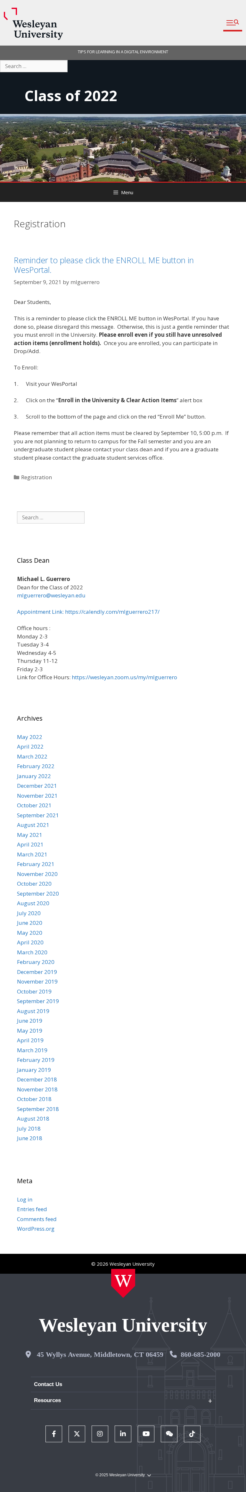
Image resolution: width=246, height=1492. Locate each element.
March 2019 (32, 1050)
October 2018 (34, 1099)
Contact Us (48, 1384)
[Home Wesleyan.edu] (123, 1283)
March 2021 (32, 854)
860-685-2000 (200, 1354)
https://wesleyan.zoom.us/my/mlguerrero (124, 677)
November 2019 (37, 981)
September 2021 (38, 815)
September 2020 (38, 893)
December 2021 (37, 785)
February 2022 (35, 766)
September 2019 (38, 1001)
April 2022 (30, 746)
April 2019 (30, 1040)
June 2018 (29, 1138)
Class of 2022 (70, 95)
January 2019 (34, 1069)
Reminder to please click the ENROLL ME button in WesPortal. (104, 265)
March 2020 (32, 952)
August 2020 (33, 903)
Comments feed (37, 1219)
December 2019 (37, 972)
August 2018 (33, 1118)
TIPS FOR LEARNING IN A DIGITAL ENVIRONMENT (123, 52)
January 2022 (34, 776)
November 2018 (37, 1089)
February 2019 (35, 1059)
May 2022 (29, 737)
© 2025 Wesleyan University (120, 1475)
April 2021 (30, 844)
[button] (232, 23)
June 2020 (29, 922)
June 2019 (29, 1020)
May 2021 (29, 834)
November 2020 (37, 874)
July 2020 (29, 913)
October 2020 (34, 883)
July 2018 (29, 1128)
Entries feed (32, 1209)
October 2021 (34, 805)
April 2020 (30, 942)
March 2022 (32, 756)
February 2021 (35, 864)
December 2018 (37, 1079)
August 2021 (33, 824)
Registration (36, 477)
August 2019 (33, 1011)
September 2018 (38, 1109)
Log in (24, 1199)
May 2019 (29, 1030)
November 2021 (37, 795)
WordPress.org (35, 1228)
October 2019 (34, 991)
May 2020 (29, 932)
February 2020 (35, 962)
